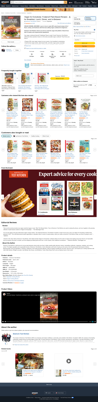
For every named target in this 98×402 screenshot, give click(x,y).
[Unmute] (95, 322)
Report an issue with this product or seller (36, 48)
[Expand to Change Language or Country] (53, 393)
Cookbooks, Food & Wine (10, 13)
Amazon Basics (24, 6)
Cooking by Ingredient (21, 13)
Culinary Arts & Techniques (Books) (15, 280)
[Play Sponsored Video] (69, 361)
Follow (17, 50)
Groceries (47, 6)
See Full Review (53, 295)
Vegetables (29, 13)
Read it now (67, 65)
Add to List (78, 75)
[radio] (78, 18)
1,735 (58, 158)
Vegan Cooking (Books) (12, 278)
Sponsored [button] (3, 350)
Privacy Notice (38, 397)
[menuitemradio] (92, 321)
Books (69, 6)
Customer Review (11, 295)
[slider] (46, 321)
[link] (25, 78)
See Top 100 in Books (27, 275)
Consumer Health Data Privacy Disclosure (50, 397)
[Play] (2, 321)
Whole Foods (55, 6)
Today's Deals (62, 6)
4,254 (29, 158)
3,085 (44, 158)
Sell (80, 6)
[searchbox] (39, 2)
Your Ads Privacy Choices (65, 397)
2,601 (87, 158)
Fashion (85, 6)
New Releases (40, 6)
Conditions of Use (30, 397)
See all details (27, 60)
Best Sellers (32, 6)
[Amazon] (5, 2)
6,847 (73, 158)
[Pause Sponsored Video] (41, 364)
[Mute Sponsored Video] (41, 367)
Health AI (8, 6)
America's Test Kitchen (31, 21)
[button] (3, 6)
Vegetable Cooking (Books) (13, 276)
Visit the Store (41, 214)
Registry (90, 6)
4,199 (15, 158)
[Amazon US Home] (35, 393)
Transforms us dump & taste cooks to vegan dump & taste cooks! (32, 295)
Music (95, 6)
